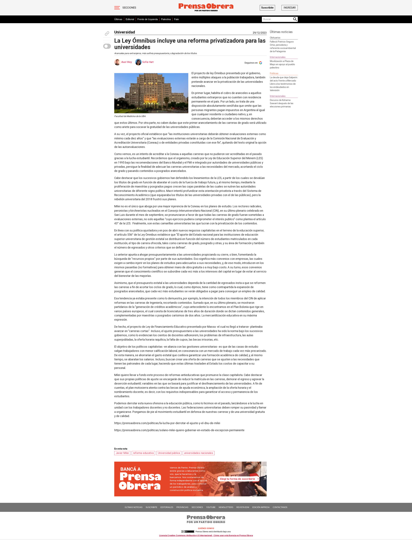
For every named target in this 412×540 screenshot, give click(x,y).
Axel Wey (126, 62)
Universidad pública (169, 453)
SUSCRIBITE (151, 507)
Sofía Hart (148, 62)
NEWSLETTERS (226, 507)
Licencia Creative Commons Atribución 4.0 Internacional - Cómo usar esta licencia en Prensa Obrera (206, 535)
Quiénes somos (206, 528)
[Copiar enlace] (107, 33)
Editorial (130, 19)
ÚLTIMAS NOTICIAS (133, 507)
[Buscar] (295, 19)
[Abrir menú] (117, 7)
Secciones (129, 7)
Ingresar (290, 7)
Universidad (124, 32)
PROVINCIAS (182, 507)
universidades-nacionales (198, 453)
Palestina (166, 19)
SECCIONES (197, 507)
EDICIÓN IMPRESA (261, 507)
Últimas (118, 19)
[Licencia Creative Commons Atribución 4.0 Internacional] (187, 531)
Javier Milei (122, 453)
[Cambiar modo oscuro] (107, 46)
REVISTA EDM (242, 507)
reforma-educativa (143, 453)
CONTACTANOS (280, 507)
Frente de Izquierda (147, 19)
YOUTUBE (210, 507)
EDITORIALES (166, 507)
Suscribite (267, 7)
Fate (176, 19)
